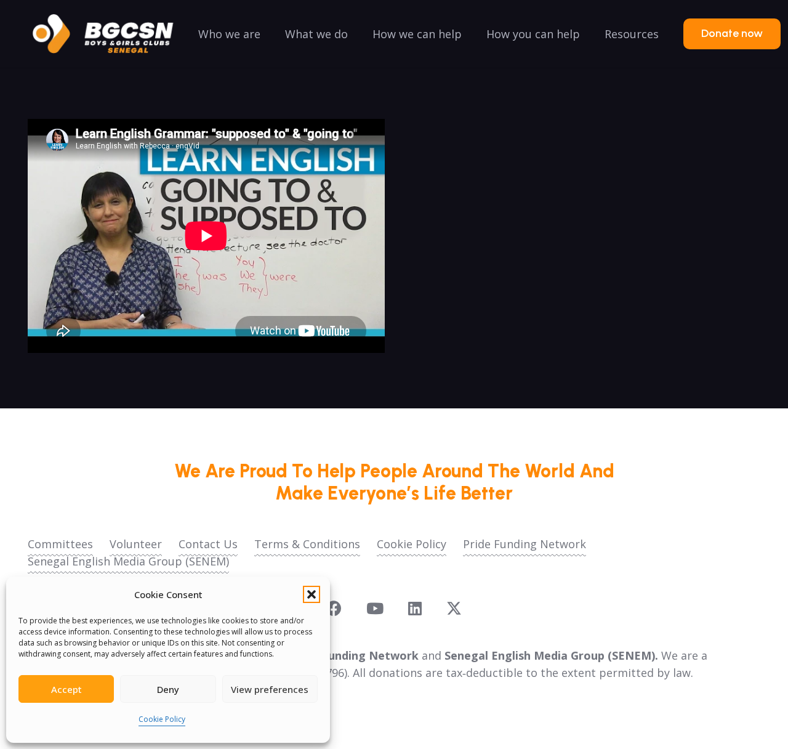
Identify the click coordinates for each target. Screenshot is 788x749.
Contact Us (208, 543)
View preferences (269, 689)
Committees (60, 543)
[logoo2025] (111, 33)
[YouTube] (375, 608)
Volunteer (136, 543)
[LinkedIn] (415, 608)
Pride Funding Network (524, 543)
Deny (168, 689)
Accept (66, 689)
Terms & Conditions (307, 543)
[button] (311, 594)
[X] (454, 609)
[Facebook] (334, 608)
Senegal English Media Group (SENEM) (128, 561)
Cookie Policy (162, 719)
